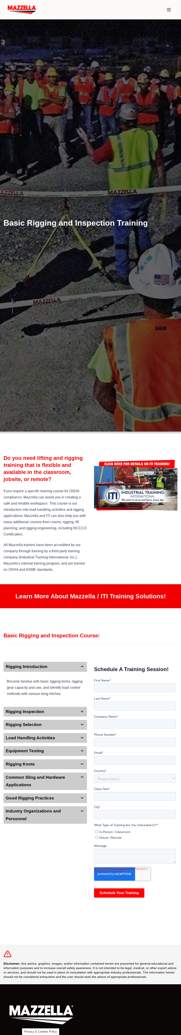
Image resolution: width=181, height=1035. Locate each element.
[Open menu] (168, 9)
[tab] (45, 667)
